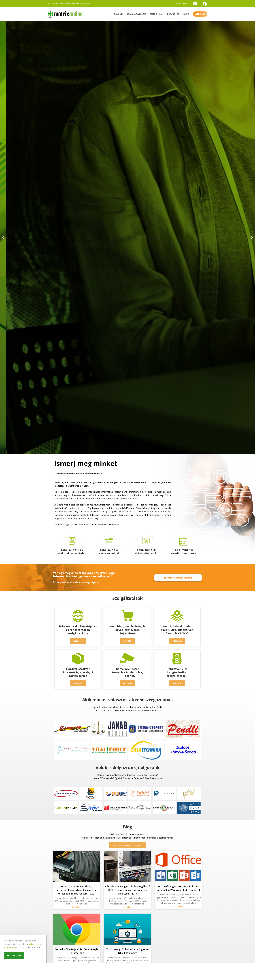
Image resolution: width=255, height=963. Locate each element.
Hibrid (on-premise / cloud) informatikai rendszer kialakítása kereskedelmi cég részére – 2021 (76, 890)
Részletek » (77, 907)
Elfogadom (14, 955)
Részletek (127, 250)
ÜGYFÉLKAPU (182, 3)
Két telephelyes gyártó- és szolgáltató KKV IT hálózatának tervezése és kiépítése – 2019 (127, 890)
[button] (3, 237)
